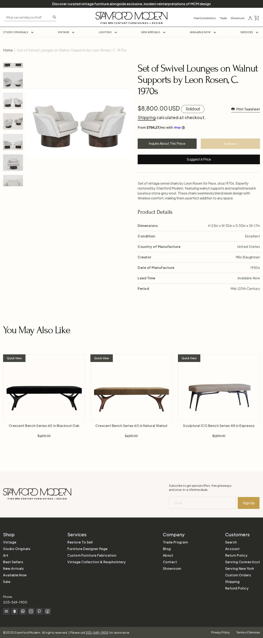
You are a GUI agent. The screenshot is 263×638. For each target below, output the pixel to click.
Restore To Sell (80, 542)
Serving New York (239, 568)
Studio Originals (15, 32)
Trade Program (175, 542)
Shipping (147, 117)
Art (5, 555)
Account (232, 549)
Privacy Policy (220, 632)
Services (246, 32)
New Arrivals (150, 32)
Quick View (14, 358)
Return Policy (236, 555)
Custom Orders (238, 575)
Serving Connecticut (242, 562)
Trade (223, 18)
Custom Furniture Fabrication (91, 555)
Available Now (200, 32)
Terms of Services (248, 632)
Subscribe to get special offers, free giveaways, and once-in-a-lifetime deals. (200, 487)
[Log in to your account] (250, 18)
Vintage (63, 32)
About (168, 555)
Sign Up (249, 503)
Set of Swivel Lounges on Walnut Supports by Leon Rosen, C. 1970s (71, 50)
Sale (6, 581)
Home (8, 50)
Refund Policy (237, 588)
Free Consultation (205, 18)
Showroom (238, 18)
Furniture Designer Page (87, 549)
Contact (170, 562)
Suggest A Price (199, 159)
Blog (167, 549)
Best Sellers (13, 562)
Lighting (105, 32)
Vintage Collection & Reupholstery (96, 562)
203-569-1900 (15, 602)
